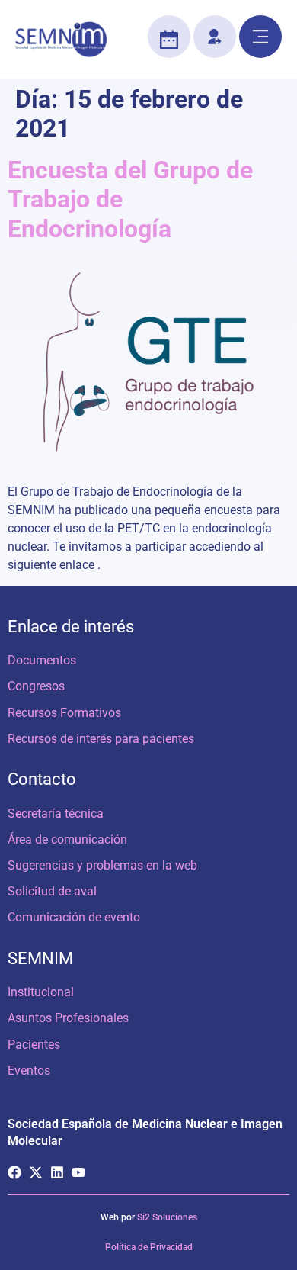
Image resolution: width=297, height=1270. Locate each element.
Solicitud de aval (52, 891)
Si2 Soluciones (167, 1217)
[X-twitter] (36, 1172)
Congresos (36, 686)
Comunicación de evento (74, 917)
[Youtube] (78, 1172)
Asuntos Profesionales (68, 1018)
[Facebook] (14, 1172)
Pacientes (34, 1044)
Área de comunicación (67, 839)
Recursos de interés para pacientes (101, 738)
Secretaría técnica (56, 813)
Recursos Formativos (64, 713)
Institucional (41, 992)
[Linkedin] (57, 1172)
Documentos (42, 660)
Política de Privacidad (149, 1247)
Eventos (29, 1070)
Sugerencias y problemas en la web (102, 865)
